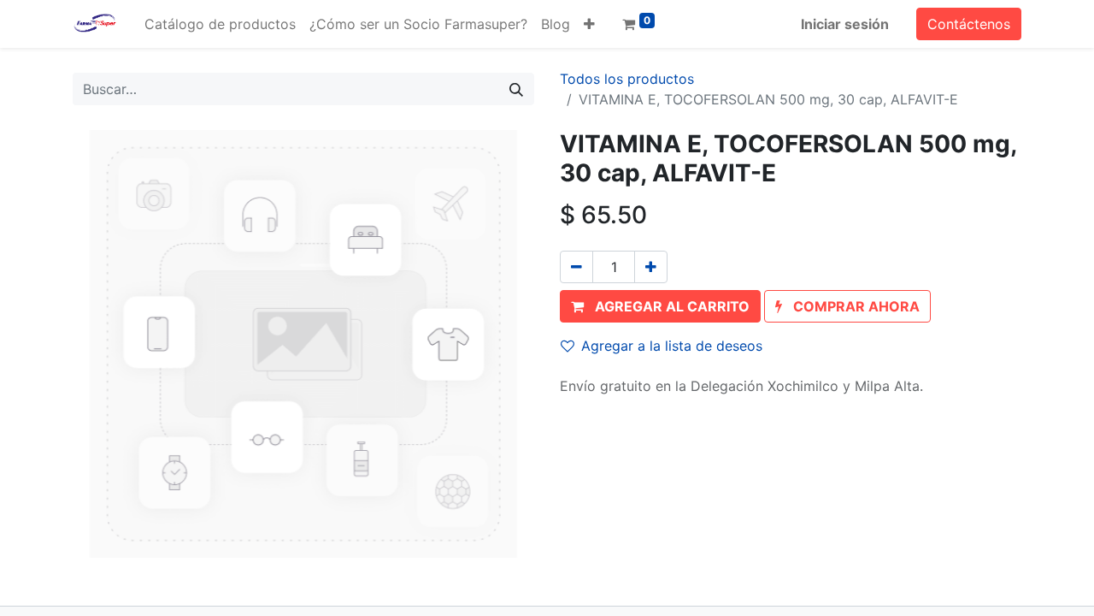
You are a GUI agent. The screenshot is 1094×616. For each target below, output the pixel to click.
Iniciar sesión (845, 24)
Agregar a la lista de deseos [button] (671, 345)
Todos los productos (627, 78)
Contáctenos (968, 24)
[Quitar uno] (576, 267)
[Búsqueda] (516, 89)
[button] (589, 24)
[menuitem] (220, 24)
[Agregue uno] (651, 267)
